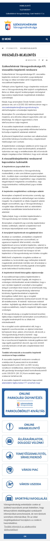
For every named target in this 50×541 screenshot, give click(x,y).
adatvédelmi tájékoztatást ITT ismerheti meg (21, 383)
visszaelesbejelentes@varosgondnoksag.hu (20, 107)
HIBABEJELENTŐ (25, 6)
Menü (7, 39)
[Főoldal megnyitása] (22, 26)
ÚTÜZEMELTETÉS (11, 48)
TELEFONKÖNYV (25, 10)
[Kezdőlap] (2, 48)
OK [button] (25, 536)
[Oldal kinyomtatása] (46, 60)
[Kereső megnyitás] (47, 39)
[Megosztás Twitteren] (42, 60)
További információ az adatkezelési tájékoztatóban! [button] (20, 528)
